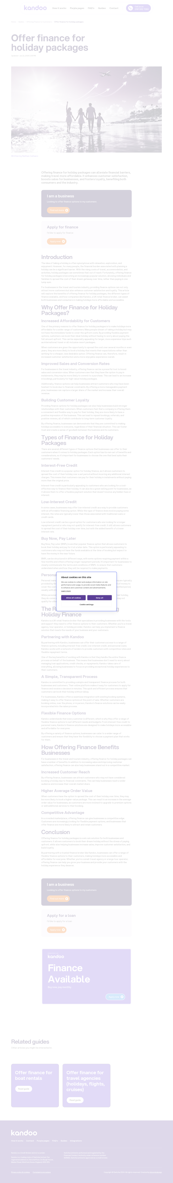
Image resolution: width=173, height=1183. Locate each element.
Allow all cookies (73, 598)
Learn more (66, 591)
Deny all (99, 598)
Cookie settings (86, 604)
